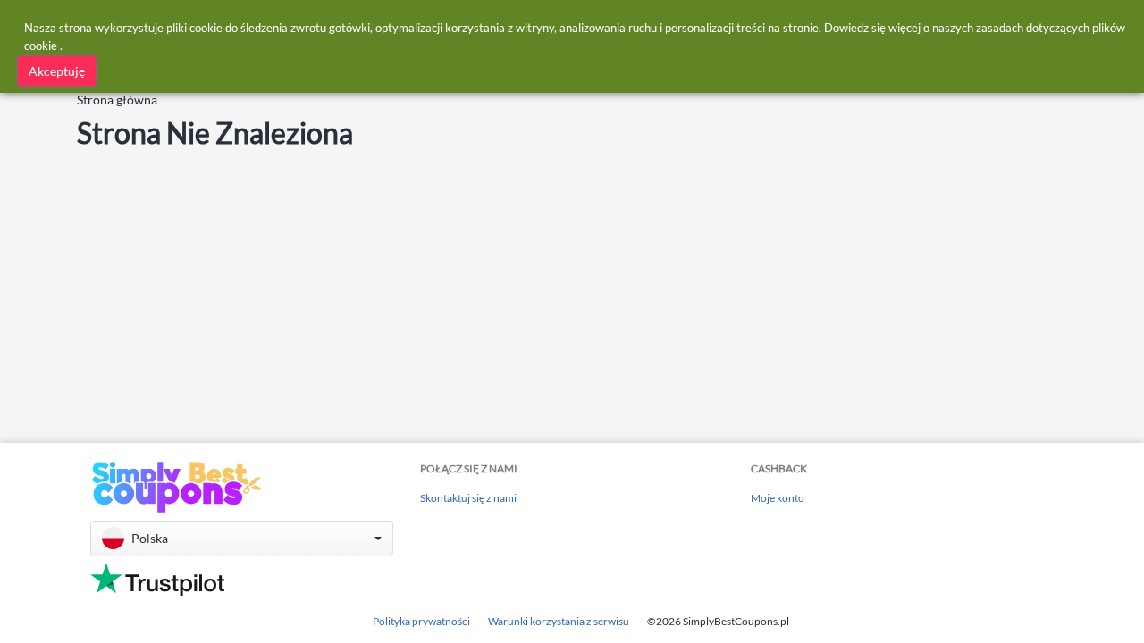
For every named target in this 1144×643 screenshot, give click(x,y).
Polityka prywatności (421, 621)
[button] (241, 538)
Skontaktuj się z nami (468, 498)
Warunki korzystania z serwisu (558, 621)
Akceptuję (57, 71)
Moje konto (777, 498)
